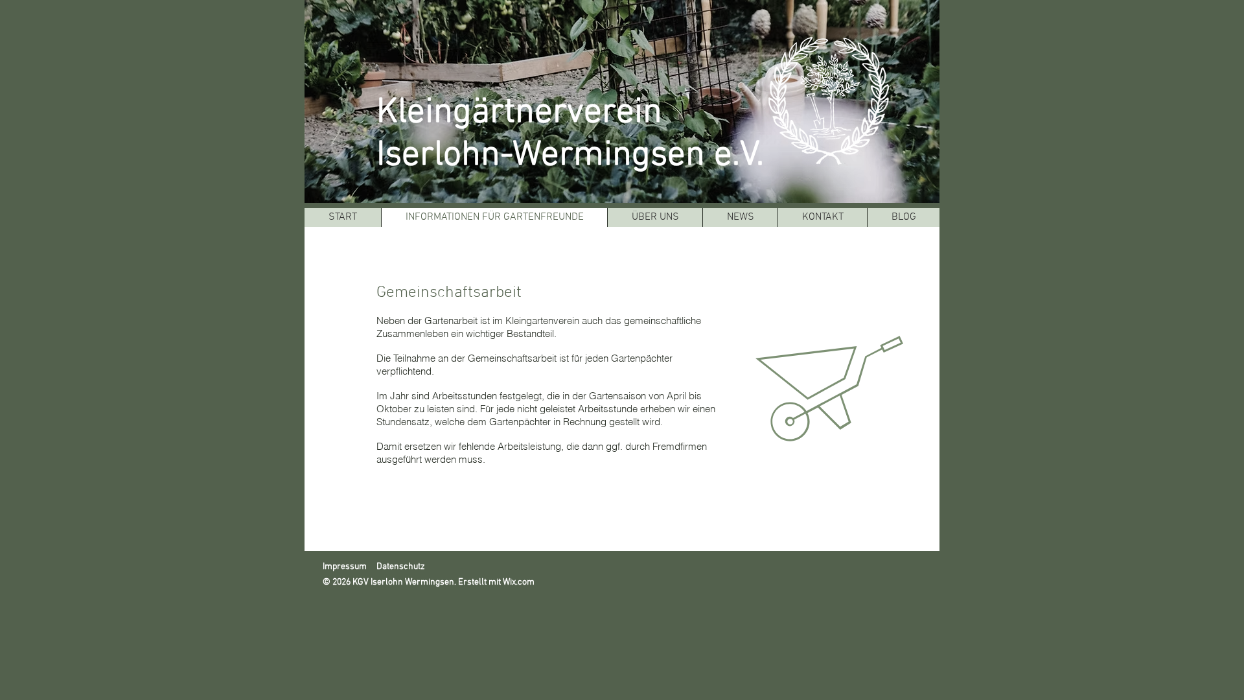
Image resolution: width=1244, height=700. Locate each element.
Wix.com (519, 582)
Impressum (346, 566)
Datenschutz (400, 566)
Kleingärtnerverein (519, 112)
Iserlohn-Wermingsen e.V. (570, 155)
